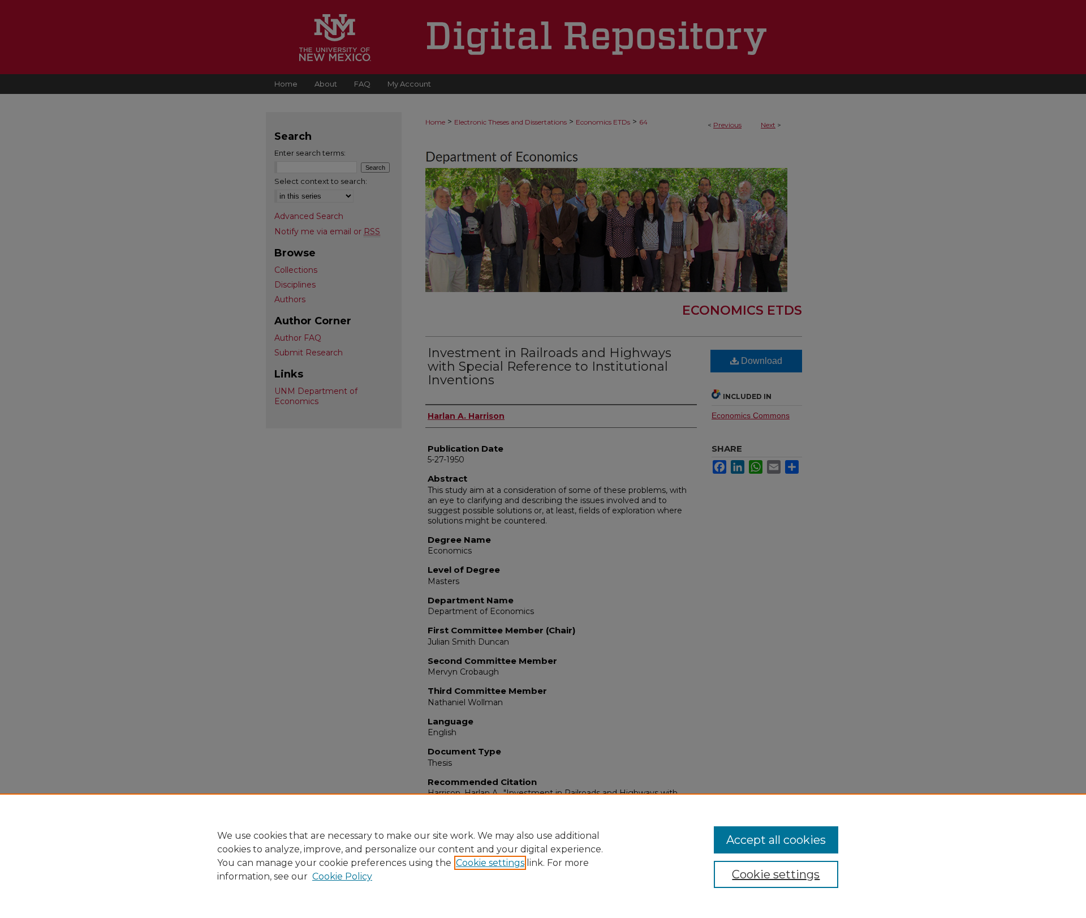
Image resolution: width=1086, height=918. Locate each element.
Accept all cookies (776, 840)
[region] (543, 855)
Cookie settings (490, 862)
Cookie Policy (342, 876)
